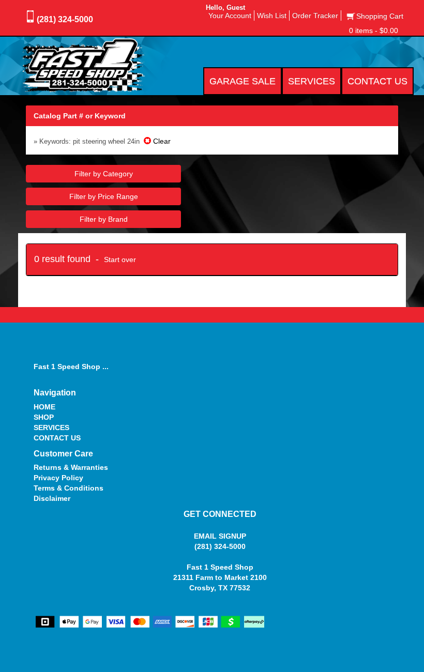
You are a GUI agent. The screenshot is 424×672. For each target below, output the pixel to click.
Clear (161, 141)
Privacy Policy (58, 478)
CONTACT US (57, 438)
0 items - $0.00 (373, 30)
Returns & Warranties (71, 467)
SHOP (44, 417)
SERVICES (51, 427)
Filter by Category (103, 174)
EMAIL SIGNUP (220, 536)
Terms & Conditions (68, 488)
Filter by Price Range (103, 196)
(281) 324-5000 (65, 19)
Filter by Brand (104, 219)
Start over (120, 259)
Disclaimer (52, 498)
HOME (44, 407)
